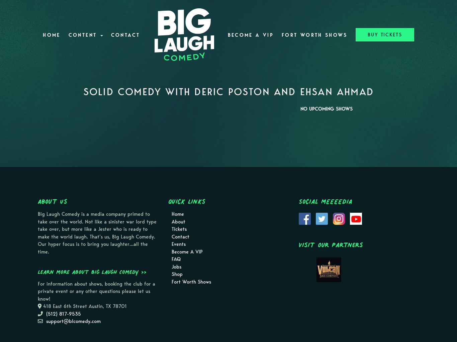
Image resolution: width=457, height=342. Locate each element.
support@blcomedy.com (73, 321)
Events (179, 244)
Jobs (176, 267)
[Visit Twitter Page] (322, 218)
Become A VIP (251, 35)
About (178, 222)
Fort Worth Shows (315, 35)
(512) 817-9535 (63, 314)
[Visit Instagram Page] (339, 218)
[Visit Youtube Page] (356, 218)
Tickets (179, 229)
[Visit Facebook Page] (305, 218)
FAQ (176, 259)
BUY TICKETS (385, 35)
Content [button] (84, 35)
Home (51, 35)
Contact (125, 35)
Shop (177, 274)
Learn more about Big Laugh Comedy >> (92, 272)
